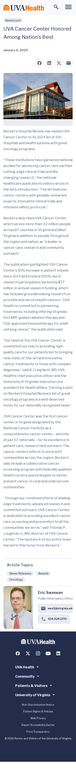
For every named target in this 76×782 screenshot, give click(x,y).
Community (25, 676)
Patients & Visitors (31, 686)
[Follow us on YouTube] (48, 653)
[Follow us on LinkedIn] (58, 653)
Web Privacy (38, 718)
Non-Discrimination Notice (38, 704)
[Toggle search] (56, 7)
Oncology (16, 579)
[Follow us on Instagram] (38, 653)
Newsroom (13, 20)
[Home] (23, 8)
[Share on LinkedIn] (49, 63)
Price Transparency (38, 731)
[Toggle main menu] (68, 7)
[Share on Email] (69, 63)
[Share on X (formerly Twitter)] (59, 63)
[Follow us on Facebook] (17, 653)
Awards (43, 573)
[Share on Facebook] (39, 63)
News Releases (20, 573)
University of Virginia (32, 695)
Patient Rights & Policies (38, 711)
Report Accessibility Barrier (38, 725)
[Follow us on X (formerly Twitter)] (27, 653)
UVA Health (24, 667)
